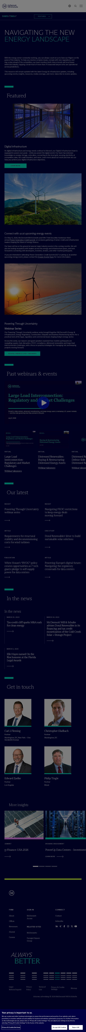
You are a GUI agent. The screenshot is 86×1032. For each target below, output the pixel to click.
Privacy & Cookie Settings (11, 1027)
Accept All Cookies (59, 1027)
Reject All (75, 1027)
